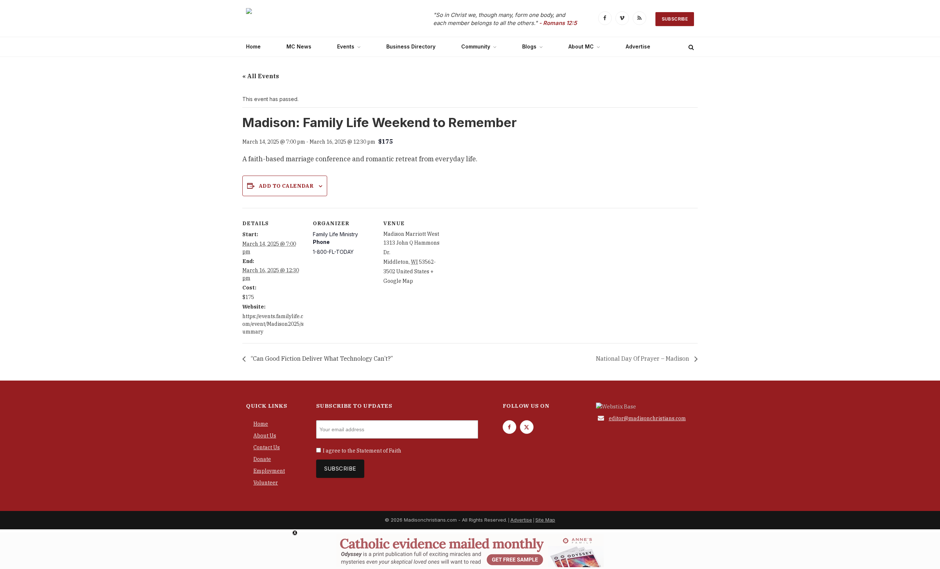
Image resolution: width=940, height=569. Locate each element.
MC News (298, 46)
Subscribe (675, 19)
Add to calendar (286, 186)
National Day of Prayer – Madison (643, 358)
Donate (262, 459)
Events (345, 46)
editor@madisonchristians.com (647, 418)
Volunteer (265, 482)
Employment (269, 471)
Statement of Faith (379, 450)
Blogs (529, 46)
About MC (581, 46)
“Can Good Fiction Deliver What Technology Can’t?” (321, 358)
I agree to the (362, 450)
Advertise (638, 46)
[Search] (690, 47)
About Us (264, 435)
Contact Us (266, 447)
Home (253, 46)
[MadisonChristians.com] (310, 19)
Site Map (545, 520)
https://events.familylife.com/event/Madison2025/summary (273, 324)
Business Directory (410, 46)
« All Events (260, 76)
